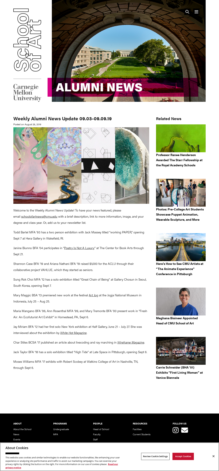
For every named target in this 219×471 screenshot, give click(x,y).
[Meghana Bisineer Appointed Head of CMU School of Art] (181, 301)
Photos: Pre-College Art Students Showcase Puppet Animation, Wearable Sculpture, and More (180, 214)
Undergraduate (61, 429)
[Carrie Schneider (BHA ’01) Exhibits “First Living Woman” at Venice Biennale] (181, 351)
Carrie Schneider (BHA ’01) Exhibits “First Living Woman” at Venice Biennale (179, 372)
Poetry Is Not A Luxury (79, 248)
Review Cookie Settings (155, 456)
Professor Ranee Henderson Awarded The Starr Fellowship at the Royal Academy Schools (179, 160)
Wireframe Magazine (130, 342)
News (16, 434)
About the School (22, 429)
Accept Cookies (183, 456)
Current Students (141, 434)
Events (16, 439)
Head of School (101, 429)
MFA (55, 434)
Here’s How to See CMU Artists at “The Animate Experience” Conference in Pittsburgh (179, 268)
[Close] (213, 456)
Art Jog (93, 295)
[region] (109, 456)
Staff (95, 439)
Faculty (97, 434)
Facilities (137, 429)
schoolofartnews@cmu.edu (39, 216)
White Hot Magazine (73, 333)
